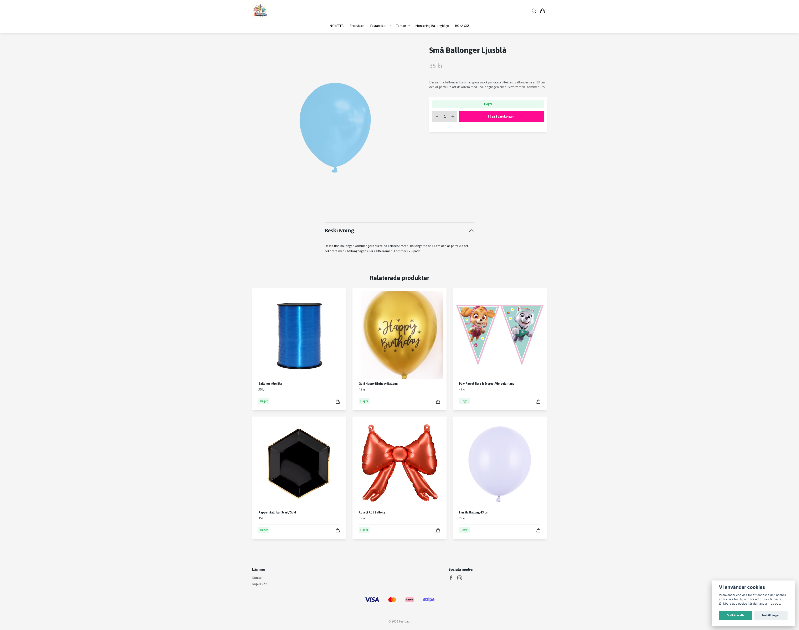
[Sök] (534, 11)
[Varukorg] (542, 11)
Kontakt (258, 577)
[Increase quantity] (452, 116)
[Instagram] (459, 577)
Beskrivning (339, 230)
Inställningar (771, 615)
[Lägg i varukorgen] (337, 401)
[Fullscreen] (334, 127)
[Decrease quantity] (437, 116)
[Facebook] (451, 577)
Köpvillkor (259, 584)
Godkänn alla (735, 615)
